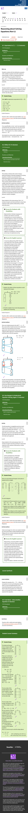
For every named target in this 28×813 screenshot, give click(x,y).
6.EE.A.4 (5, 52)
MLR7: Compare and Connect (9, 412)
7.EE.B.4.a (5, 152)
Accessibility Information (17, 760)
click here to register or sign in (11, 624)
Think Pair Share (6, 60)
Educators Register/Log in (20, 5)
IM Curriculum (23, 0)
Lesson (13, 37)
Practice (20, 37)
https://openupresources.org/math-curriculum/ (13, 770)
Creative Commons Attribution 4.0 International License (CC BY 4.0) (14, 768)
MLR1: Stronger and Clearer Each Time (11, 159)
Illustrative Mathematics (16, 774)
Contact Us (23, 3)
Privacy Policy (8, 760)
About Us (24, 1)
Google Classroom (22, 4)
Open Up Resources (20, 788)
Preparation (5, 37)
